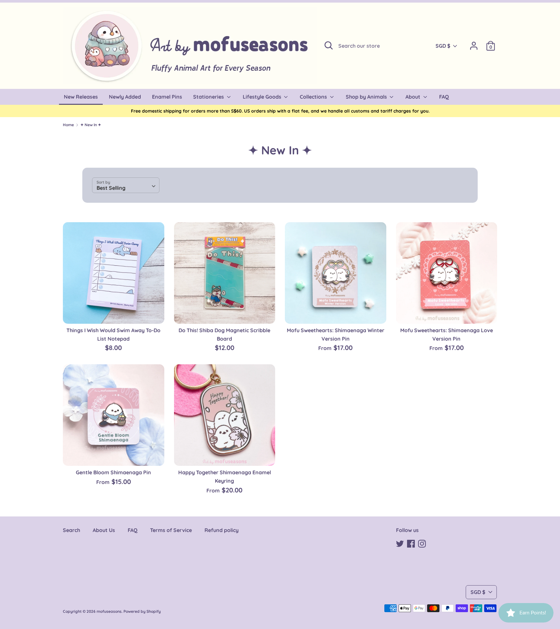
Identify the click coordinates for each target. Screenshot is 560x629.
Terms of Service (171, 530)
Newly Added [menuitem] (125, 96)
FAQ (132, 530)
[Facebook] (411, 543)
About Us (104, 530)
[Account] (473, 43)
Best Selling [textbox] (111, 188)
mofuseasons (109, 611)
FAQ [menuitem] (444, 96)
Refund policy (221, 530)
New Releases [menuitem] (81, 96)
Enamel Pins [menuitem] (167, 96)
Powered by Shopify (142, 611)
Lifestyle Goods (263, 96)
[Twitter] (400, 543)
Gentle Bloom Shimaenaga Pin (113, 472)
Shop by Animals (367, 96)
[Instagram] (422, 543)
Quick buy (114, 312)
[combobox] (125, 185)
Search (71, 530)
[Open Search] (328, 45)
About (413, 96)
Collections (314, 96)
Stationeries (209, 96)
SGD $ (443, 45)
